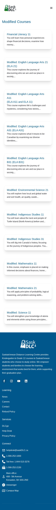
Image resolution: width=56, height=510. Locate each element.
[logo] (10, 8)
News (4, 397)
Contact (5, 407)
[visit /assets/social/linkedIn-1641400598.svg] (26, 381)
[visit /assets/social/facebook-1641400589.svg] (4, 381)
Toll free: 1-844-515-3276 (17, 462)
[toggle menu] (51, 8)
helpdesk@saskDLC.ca (17, 450)
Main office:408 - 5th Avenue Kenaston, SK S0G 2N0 (17, 476)
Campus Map (12, 491)
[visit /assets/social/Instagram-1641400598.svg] (11, 381)
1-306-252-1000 (13, 456)
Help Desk (7, 431)
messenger (11, 485)
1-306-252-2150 (13, 467)
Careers (6, 402)
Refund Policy (8, 412)
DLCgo (5, 426)
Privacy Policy (8, 436)
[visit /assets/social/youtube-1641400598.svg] (19, 381)
